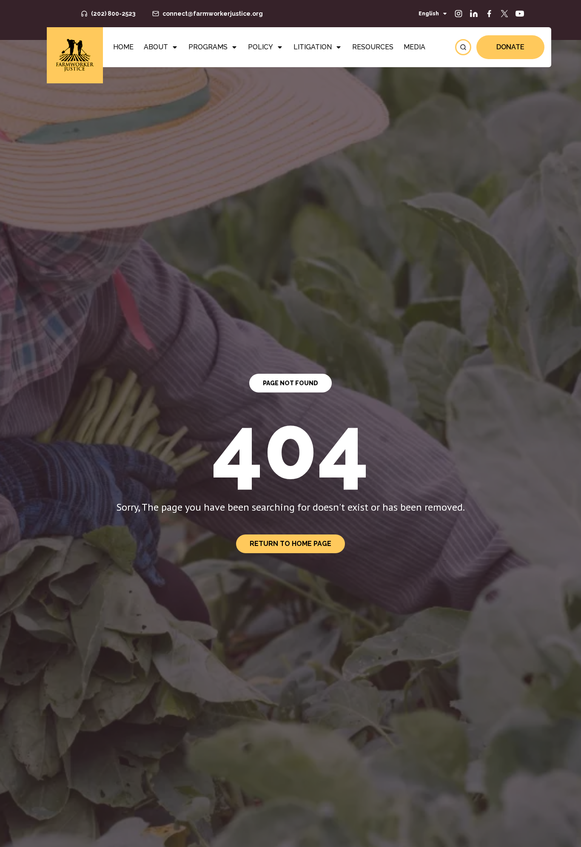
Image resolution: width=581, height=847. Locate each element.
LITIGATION (312, 47)
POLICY (260, 47)
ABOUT (156, 47)
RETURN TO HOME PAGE (290, 544)
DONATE (510, 47)
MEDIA (414, 47)
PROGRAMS (208, 47)
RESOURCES (372, 47)
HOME (123, 47)
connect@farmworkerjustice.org (212, 13)
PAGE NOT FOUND (290, 383)
